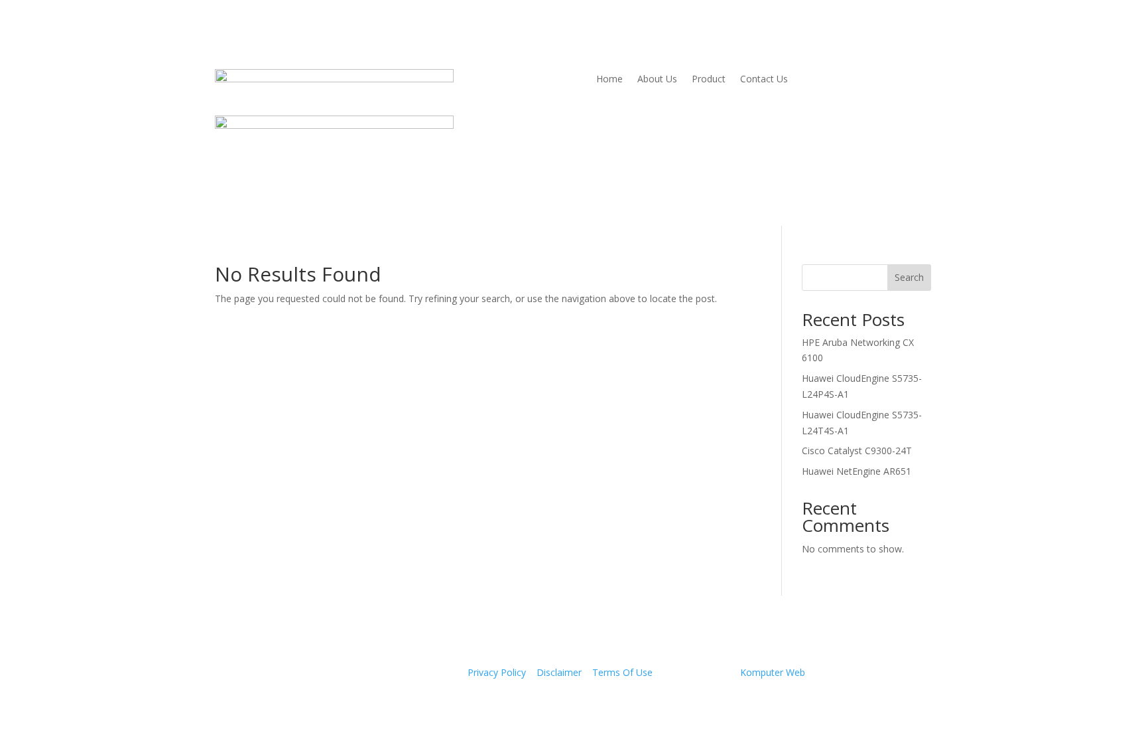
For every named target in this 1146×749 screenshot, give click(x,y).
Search (909, 277)
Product (709, 79)
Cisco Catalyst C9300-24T (857, 450)
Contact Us (764, 79)
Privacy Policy (497, 672)
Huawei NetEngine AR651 (856, 471)
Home (609, 79)
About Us (657, 79)
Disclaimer (559, 672)
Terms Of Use (622, 672)
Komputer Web (772, 672)
